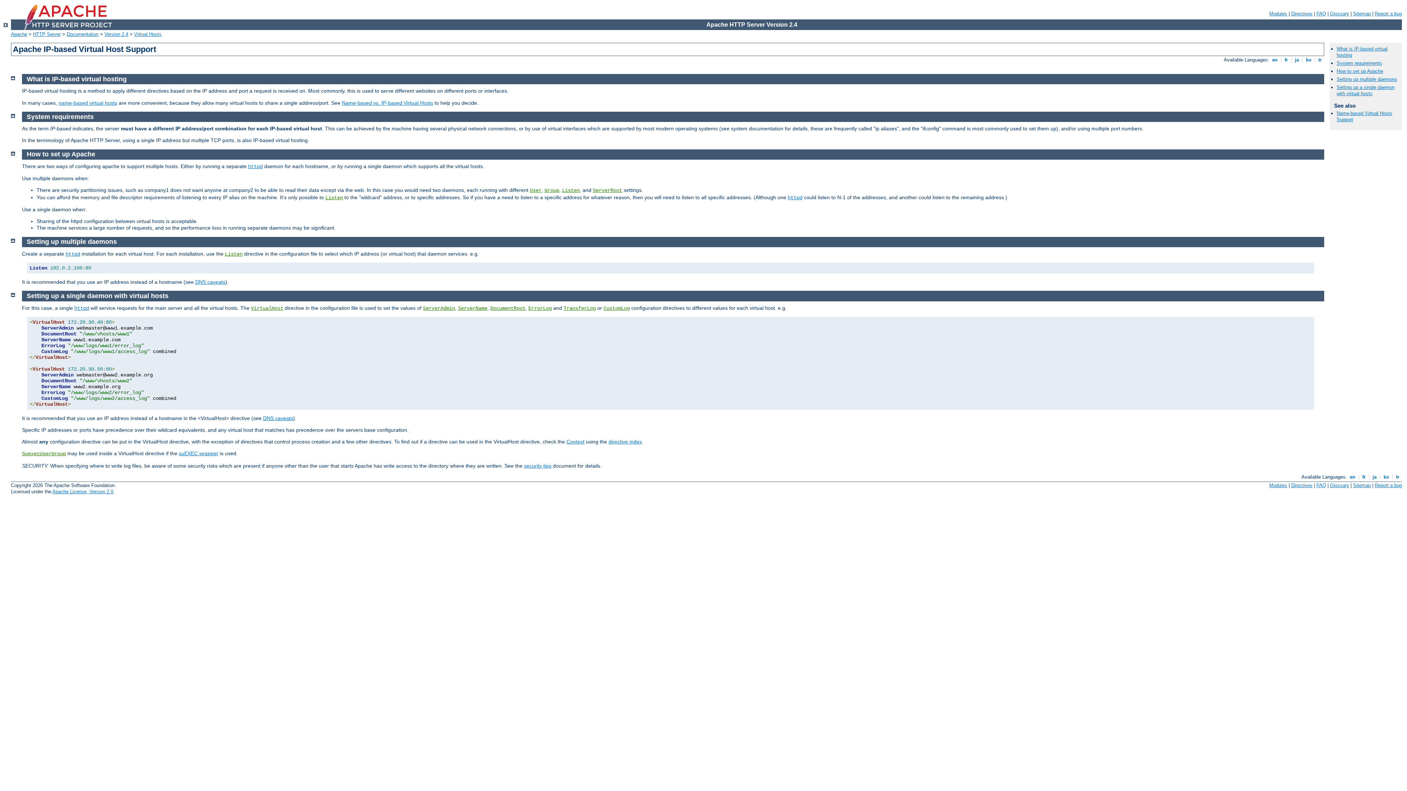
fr (1286, 60)
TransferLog (580, 308)
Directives (1301, 13)
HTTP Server (47, 34)
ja (1296, 60)
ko (1308, 60)
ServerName (472, 308)
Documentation (83, 34)
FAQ (1321, 13)
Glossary (1339, 13)
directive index (625, 442)
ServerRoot (607, 190)
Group (551, 190)
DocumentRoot (507, 308)
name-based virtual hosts (88, 103)
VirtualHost (267, 308)
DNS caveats (210, 282)
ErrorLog (540, 308)
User (536, 190)
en (1275, 60)
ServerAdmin (439, 308)
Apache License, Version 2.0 (82, 491)
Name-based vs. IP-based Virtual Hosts (387, 103)
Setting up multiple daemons (1367, 79)
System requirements (1359, 63)
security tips (537, 466)
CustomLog (616, 308)
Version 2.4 (116, 34)
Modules (1278, 13)
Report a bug (1388, 13)
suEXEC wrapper (198, 453)
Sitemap (1362, 13)
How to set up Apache (1360, 71)
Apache (19, 34)
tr (1320, 60)
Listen (571, 190)
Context (575, 442)
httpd (255, 167)
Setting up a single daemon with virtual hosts (1366, 90)
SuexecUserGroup (44, 454)
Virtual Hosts (148, 34)
